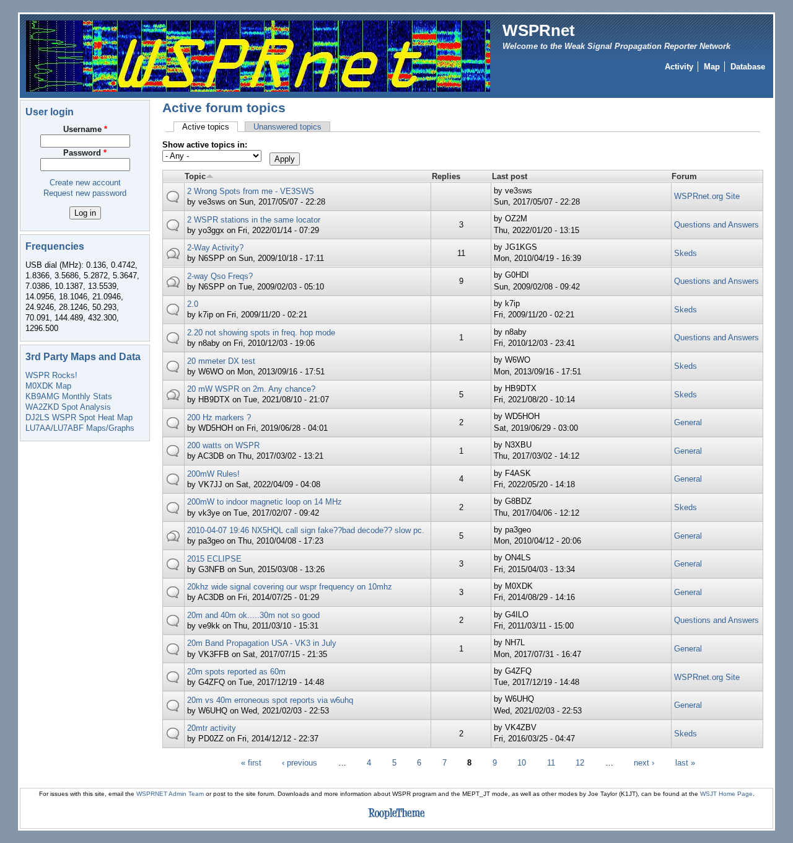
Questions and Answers (716, 224)
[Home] (258, 55)
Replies (446, 176)
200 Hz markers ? (219, 417)
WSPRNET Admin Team (170, 793)
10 (521, 762)
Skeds (685, 253)
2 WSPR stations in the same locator (253, 219)
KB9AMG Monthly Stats (68, 396)
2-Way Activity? (215, 247)
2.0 (192, 304)
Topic (195, 176)
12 (580, 762)
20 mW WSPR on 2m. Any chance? (251, 389)
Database (747, 66)
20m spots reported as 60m (236, 671)
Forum (684, 176)
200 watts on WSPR (223, 445)
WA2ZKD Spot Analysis (68, 407)
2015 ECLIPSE (214, 558)
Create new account (85, 182)
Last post (509, 176)
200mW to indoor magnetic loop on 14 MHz (264, 501)
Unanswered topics (287, 126)
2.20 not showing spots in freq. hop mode (261, 332)
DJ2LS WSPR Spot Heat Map (79, 417)
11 (551, 762)
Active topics (210, 126)
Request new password (84, 193)
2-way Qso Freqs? (220, 276)
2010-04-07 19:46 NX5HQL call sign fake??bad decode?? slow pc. (305, 530)
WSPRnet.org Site (707, 196)
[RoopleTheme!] (396, 819)
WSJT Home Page (726, 793)
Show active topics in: (204, 144)
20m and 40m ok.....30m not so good (253, 615)
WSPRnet (538, 30)
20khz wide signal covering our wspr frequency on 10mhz (289, 586)
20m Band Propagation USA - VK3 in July (261, 643)
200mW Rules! (213, 474)
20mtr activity (211, 728)
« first (251, 762)
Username (85, 129)
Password (85, 152)
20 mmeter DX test (221, 361)
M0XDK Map (48, 386)
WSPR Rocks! (51, 375)
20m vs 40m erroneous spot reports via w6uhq (270, 700)
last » (685, 762)
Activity (679, 66)
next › (644, 762)
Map (712, 66)
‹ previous (299, 762)
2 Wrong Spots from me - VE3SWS (250, 191)
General (688, 422)
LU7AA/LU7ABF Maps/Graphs (79, 428)
